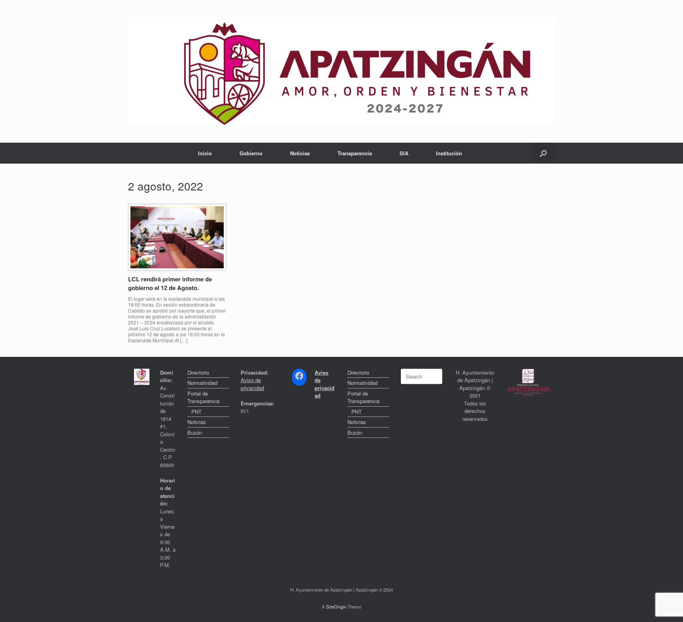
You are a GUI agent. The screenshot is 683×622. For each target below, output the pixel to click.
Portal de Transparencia (203, 397)
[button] (543, 153)
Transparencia (355, 153)
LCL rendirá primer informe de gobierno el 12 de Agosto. (170, 283)
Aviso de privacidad (252, 384)
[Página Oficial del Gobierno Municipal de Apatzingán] (341, 71)
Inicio (205, 153)
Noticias (300, 153)
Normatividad (202, 382)
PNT (196, 411)
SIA (404, 153)
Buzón (194, 432)
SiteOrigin (336, 606)
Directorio (198, 372)
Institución (449, 153)
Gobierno (251, 153)
